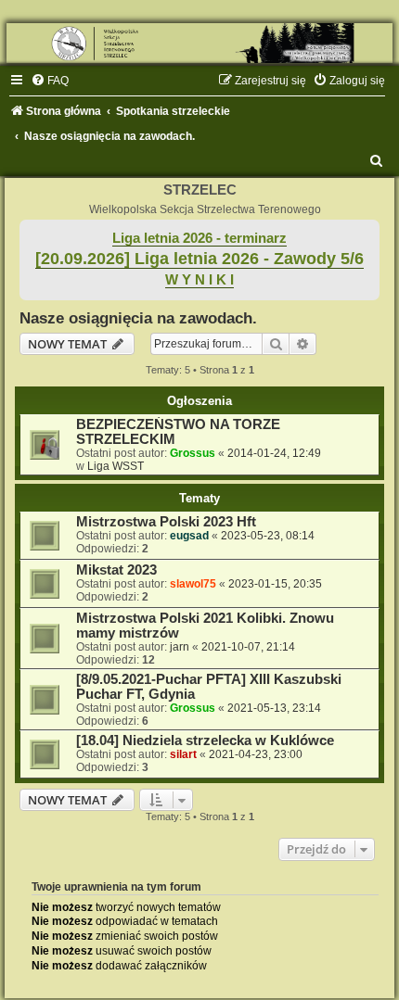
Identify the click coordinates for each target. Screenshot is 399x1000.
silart (183, 754)
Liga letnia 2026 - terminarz (199, 238)
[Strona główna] (199, 43)
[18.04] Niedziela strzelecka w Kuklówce (205, 740)
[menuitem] (50, 80)
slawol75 (193, 583)
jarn (179, 646)
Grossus (192, 453)
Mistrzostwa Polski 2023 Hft (166, 521)
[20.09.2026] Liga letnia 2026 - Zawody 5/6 (199, 258)
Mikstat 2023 (116, 570)
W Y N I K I (199, 279)
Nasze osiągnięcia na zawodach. (138, 318)
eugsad (189, 535)
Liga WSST (115, 466)
